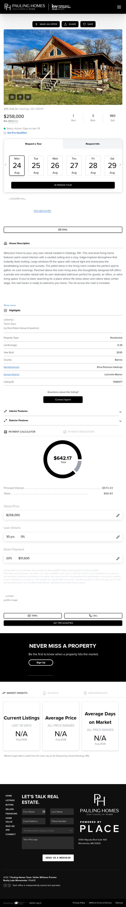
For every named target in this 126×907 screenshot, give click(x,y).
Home (9, 796)
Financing (11, 813)
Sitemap (119, 903)
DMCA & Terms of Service (100, 903)
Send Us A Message (58, 857)
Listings (10, 800)
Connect (11, 834)
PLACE (32, 880)
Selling (10, 809)
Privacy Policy (79, 903)
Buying (10, 805)
